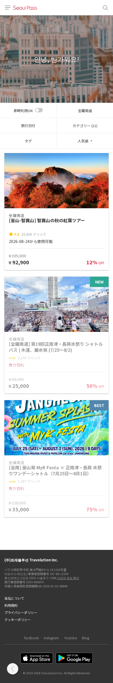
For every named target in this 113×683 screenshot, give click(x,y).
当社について (14, 598)
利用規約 (11, 605)
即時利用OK (23, 110)
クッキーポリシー (17, 619)
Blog (85, 637)
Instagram (51, 637)
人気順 (83, 140)
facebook (31, 637)
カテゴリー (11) (85, 125)
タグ (28, 140)
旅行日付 (28, 125)
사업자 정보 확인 (68, 578)
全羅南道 (85, 110)
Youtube (70, 637)
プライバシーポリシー (20, 612)
